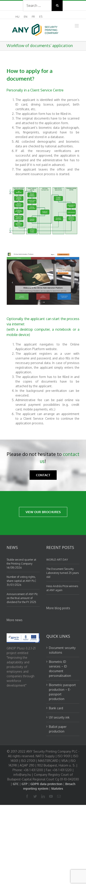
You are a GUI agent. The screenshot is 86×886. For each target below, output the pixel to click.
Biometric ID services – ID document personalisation (60, 668)
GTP (25, 784)
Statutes (57, 788)
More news (14, 620)
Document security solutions (62, 650)
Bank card (56, 708)
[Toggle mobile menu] (77, 25)
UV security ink (59, 717)
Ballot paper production (58, 729)
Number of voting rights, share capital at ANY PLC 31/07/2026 (21, 580)
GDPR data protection (46, 784)
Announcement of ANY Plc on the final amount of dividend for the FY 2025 (22, 598)
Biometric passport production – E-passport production (62, 692)
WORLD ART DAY (57, 559)
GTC (16, 784)
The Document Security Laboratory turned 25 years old (62, 573)
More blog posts (58, 608)
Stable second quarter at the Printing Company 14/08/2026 (21, 563)
